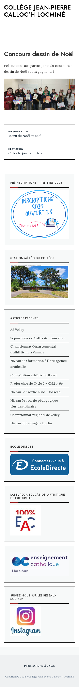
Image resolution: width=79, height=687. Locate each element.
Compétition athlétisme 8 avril (33, 375)
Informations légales (39, 666)
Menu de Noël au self (24, 134)
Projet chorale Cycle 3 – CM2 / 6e (36, 383)
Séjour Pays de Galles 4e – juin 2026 (37, 338)
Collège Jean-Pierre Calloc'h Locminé (37, 11)
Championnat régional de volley (34, 415)
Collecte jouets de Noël (26, 151)
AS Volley (17, 329)
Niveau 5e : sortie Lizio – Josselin (35, 392)
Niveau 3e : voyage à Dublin (31, 423)
